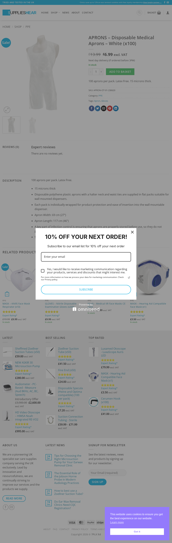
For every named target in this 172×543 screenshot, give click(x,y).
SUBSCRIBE (86, 289)
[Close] (132, 232)
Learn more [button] (117, 522)
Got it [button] (137, 531)
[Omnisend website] (86, 307)
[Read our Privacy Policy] (129, 278)
